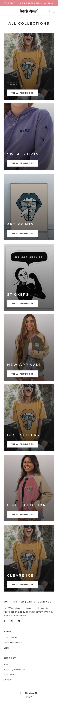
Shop (6, 664)
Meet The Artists (13, 642)
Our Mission (10, 637)
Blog (6, 647)
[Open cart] (54, 10)
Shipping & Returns (14, 669)
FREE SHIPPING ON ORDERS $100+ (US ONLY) (29, 3)
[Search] (48, 11)
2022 (29, 697)
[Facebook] (5, 621)
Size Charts (10, 674)
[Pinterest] (19, 621)
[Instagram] (12, 621)
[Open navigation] (4, 11)
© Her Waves (29, 693)
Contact (8, 679)
